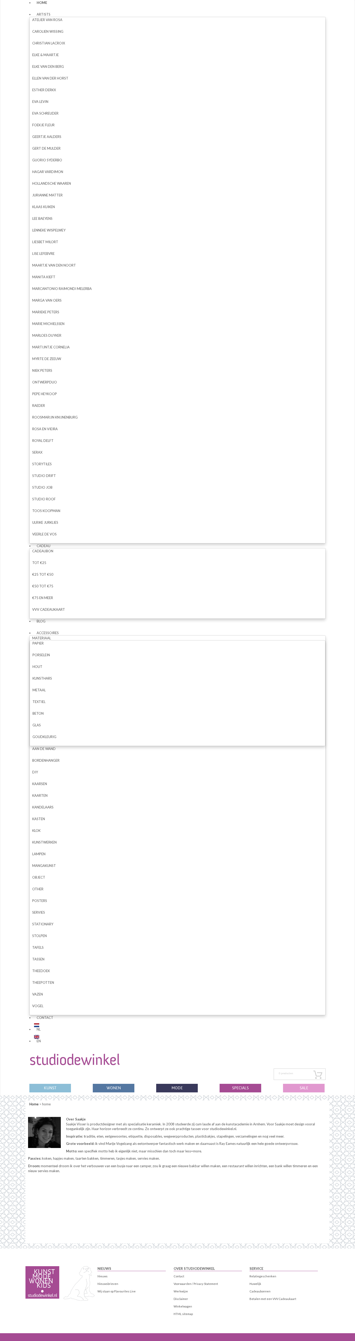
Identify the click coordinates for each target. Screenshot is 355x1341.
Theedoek (41, 971)
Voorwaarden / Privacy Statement (196, 1283)
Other (37, 889)
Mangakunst (44, 866)
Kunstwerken (44, 842)
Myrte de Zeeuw (46, 359)
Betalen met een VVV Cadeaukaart (272, 1298)
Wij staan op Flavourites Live (116, 1291)
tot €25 (39, 563)
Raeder (38, 405)
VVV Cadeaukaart (48, 609)
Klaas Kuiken (43, 207)
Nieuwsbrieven (107, 1283)
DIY (35, 772)
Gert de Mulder (46, 148)
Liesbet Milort (45, 242)
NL (39, 1029)
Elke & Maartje (45, 55)
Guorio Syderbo (47, 160)
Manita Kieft (43, 277)
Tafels (38, 947)
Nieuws (104, 1268)
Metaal (39, 690)
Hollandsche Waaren (51, 183)
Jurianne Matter (47, 195)
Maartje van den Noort (54, 265)
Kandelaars (43, 807)
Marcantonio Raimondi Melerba (62, 289)
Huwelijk (255, 1283)
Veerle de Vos (44, 534)
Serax (37, 452)
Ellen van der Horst (50, 78)
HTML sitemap (183, 1314)
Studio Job (42, 487)
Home (33, 1104)
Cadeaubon (42, 551)
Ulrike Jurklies (45, 522)
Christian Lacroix (48, 43)
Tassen (38, 959)
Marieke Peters (45, 312)
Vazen (37, 994)
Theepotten (43, 982)
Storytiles (42, 464)
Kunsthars (42, 678)
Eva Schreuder (45, 113)
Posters (39, 901)
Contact (45, 1017)
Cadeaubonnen (260, 1291)
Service (256, 1268)
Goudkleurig (44, 737)
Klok (36, 830)
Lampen (38, 854)
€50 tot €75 (42, 586)
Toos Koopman (46, 511)
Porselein (41, 655)
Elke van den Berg (48, 66)
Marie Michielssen (48, 324)
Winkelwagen (183, 1306)
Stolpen (39, 936)
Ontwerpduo (44, 382)
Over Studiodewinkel (194, 1268)
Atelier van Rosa (47, 20)
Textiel (38, 702)
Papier (38, 643)
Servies (38, 912)
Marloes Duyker (46, 335)
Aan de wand (44, 749)
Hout (37, 667)
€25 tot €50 (42, 574)
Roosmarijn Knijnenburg (55, 417)
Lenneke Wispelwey (48, 230)
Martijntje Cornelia (51, 347)
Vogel (37, 1006)
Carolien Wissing (47, 31)
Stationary (42, 924)
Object (38, 877)
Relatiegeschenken (262, 1276)
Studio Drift (44, 476)
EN (39, 1041)
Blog (41, 621)
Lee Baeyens (42, 218)
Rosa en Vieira (45, 429)
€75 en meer (42, 598)
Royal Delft (43, 441)
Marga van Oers (47, 300)
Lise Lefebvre (43, 253)
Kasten (38, 819)
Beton (38, 713)
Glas (36, 725)
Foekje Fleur (43, 125)
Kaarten (40, 795)
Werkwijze (181, 1291)
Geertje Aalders (46, 137)
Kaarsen (39, 784)
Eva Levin (40, 101)
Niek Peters (42, 370)
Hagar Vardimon (47, 172)
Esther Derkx (44, 90)
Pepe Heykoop (44, 394)
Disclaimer (181, 1298)
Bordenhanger (46, 760)
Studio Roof (44, 499)
